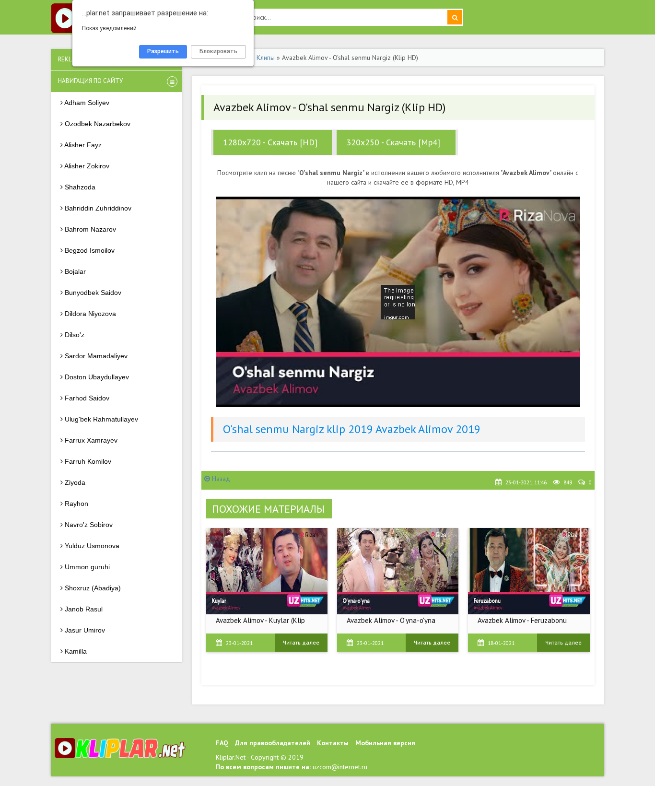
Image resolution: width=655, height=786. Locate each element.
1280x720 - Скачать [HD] (270, 142)
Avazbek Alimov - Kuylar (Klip (260, 620)
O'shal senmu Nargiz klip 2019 (298, 429)
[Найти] (454, 17)
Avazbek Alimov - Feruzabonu (522, 620)
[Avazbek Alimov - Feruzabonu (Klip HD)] (528, 571)
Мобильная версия (385, 743)
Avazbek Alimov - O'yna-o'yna (391, 620)
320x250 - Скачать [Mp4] (393, 142)
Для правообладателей (272, 743)
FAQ (222, 743)
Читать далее (301, 642)
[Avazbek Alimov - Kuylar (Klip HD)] (267, 571)
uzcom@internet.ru (340, 767)
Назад (220, 478)
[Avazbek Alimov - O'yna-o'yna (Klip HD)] (397, 571)
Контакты (333, 743)
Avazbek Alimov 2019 (427, 429)
